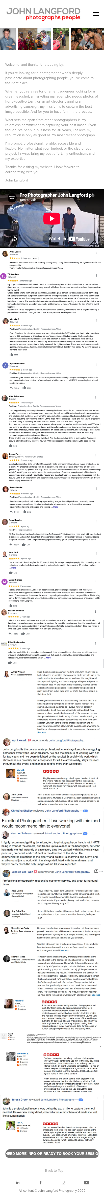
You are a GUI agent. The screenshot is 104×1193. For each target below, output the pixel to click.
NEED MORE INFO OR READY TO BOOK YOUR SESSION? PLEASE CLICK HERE (52, 1154)
